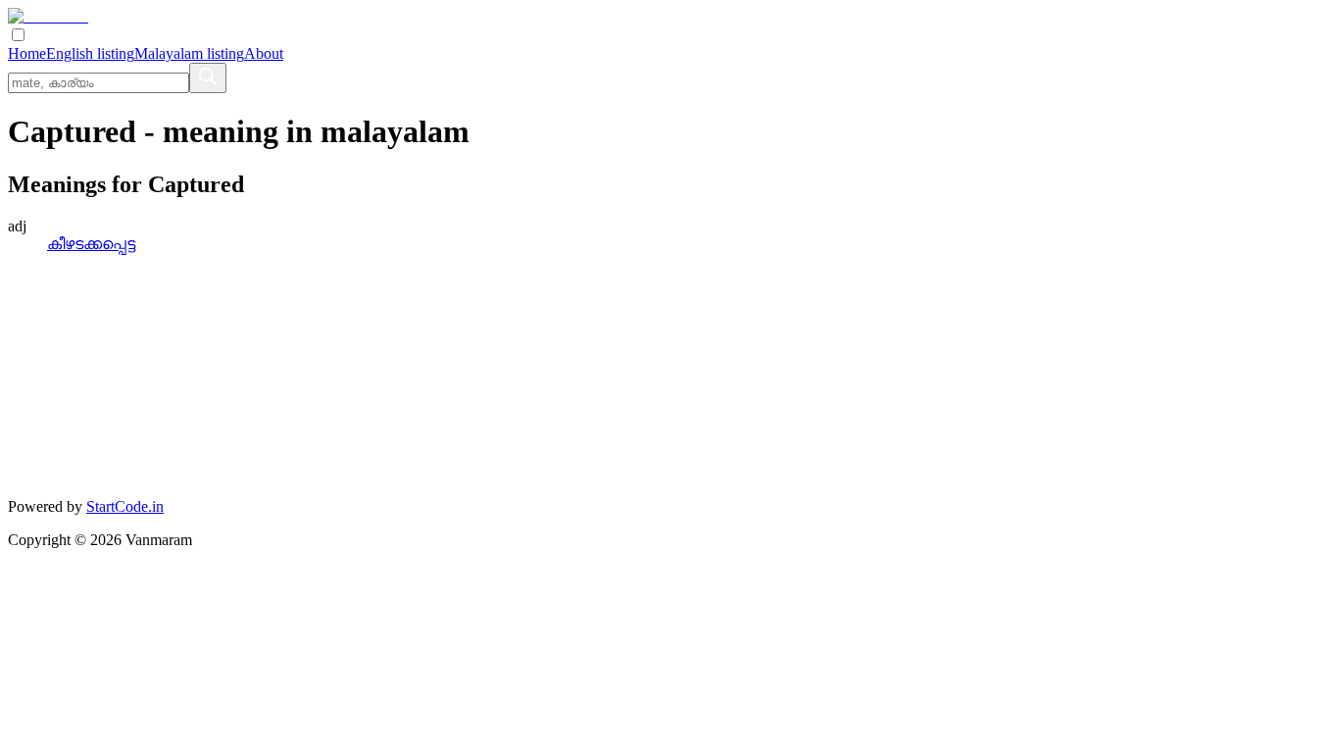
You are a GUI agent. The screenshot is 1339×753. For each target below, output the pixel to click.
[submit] (207, 78)
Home (27, 53)
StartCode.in (125, 506)
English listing (90, 53)
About (263, 53)
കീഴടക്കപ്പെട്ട (91, 243)
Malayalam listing (189, 53)
